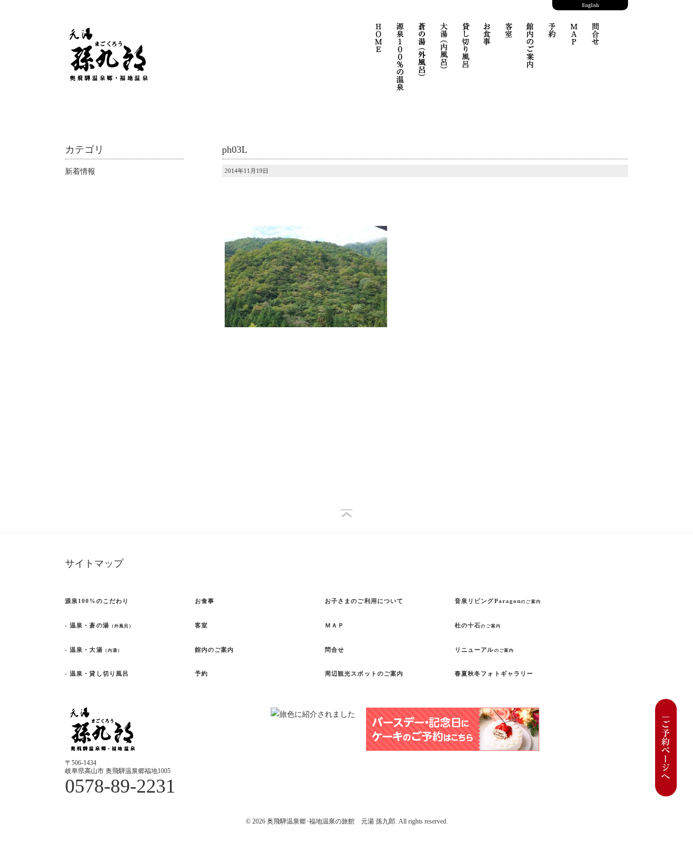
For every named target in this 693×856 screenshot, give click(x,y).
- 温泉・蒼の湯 (99, 625)
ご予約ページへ (666, 747)
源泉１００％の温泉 (400, 63)
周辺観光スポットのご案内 (364, 673)
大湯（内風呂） (444, 52)
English (590, 5)
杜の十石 (478, 625)
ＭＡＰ (573, 42)
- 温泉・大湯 (93, 649)
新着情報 (80, 171)
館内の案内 (530, 52)
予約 (552, 36)
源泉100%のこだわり (97, 601)
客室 (509, 36)
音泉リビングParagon (498, 601)
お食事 (487, 42)
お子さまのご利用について (364, 601)
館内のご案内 (214, 649)
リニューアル (484, 649)
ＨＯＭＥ (379, 44)
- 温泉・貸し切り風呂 (97, 673)
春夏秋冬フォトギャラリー (494, 673)
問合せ (595, 42)
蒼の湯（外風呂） (422, 55)
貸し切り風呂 (465, 50)
